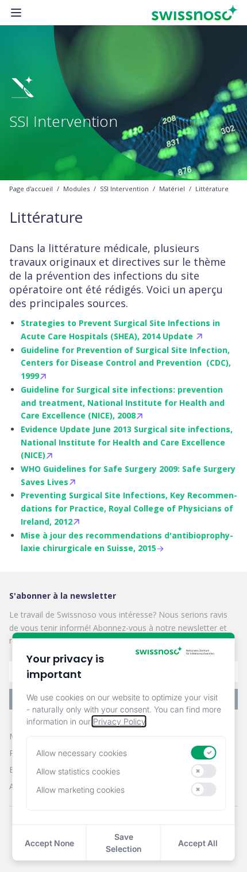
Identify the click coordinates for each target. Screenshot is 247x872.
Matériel (172, 189)
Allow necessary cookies (81, 753)
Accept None (49, 843)
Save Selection (123, 843)
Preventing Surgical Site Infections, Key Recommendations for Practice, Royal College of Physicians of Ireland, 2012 (129, 508)
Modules (76, 189)
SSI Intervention (124, 189)
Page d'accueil (31, 189)
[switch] (204, 752)
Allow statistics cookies (78, 771)
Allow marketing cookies (80, 790)
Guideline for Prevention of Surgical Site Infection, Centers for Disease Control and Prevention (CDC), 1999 (126, 363)
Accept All (198, 843)
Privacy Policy (119, 721)
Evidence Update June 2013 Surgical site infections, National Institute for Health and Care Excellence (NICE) (127, 442)
